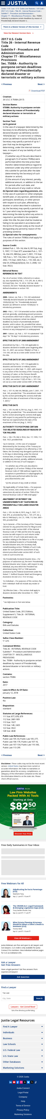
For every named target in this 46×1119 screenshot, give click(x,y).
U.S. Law (10, 9)
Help (23, 1101)
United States (13, 766)
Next (40, 84)
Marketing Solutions (13, 1067)
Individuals (8, 1032)
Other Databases (12, 1061)
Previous (7, 84)
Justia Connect (23, 1088)
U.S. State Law (10, 1056)
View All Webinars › (23, 938)
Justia (3, 9)
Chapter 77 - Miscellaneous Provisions (16, 16)
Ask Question (23, 977)
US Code (40, 9)
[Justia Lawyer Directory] (35, 1082)
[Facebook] (17, 1082)
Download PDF (38, 90)
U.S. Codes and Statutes (25, 9)
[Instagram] (21, 1082)
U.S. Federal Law (11, 1050)
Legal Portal (23, 1092)
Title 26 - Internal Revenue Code (27, 11)
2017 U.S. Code (7, 11)
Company (23, 1097)
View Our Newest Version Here (17, 33)
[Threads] (24, 1082)
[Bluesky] (28, 1082)
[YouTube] (14, 1082)
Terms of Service (23, 1106)
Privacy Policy (23, 1110)
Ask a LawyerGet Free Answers (10, 963)
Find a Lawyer (8, 987)
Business (7, 1038)
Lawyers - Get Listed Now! (23, 1006)
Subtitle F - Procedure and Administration (17, 13)
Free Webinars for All (12, 883)
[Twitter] (31, 1082)
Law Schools (9, 1044)
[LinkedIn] (10, 1082)
